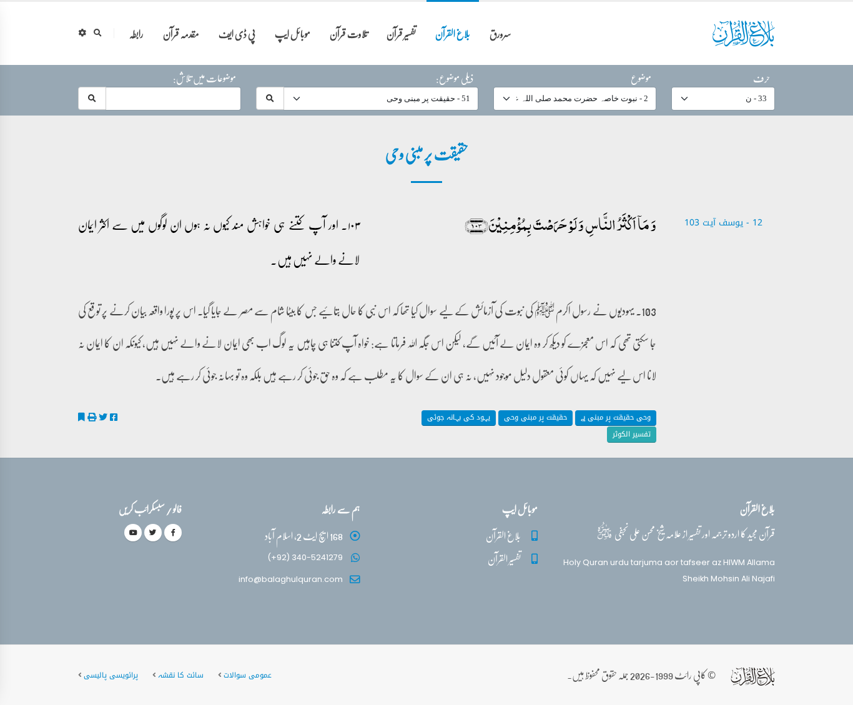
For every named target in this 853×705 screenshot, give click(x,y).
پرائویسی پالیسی (111, 675)
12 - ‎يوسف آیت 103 (723, 222)
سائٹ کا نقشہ (181, 675)
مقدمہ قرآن (181, 33)
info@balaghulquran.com (291, 579)
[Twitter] (153, 532)
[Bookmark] (81, 417)
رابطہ (136, 33)
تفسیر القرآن (504, 558)
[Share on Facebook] (113, 417)
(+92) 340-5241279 (305, 557)
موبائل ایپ (292, 33)
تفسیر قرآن (401, 33)
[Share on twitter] (103, 417)
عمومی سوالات (248, 675)
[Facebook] (173, 532)
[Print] (91, 417)
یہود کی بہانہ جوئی (458, 417)
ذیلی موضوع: (454, 78)
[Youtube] (133, 532)
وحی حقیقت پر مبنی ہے (616, 417)
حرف (761, 78)
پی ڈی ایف (237, 33)
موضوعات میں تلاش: (204, 78)
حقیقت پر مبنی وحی (535, 417)
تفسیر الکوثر (632, 434)
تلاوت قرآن (349, 33)
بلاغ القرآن (452, 33)
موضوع (641, 78)
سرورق (500, 33)
